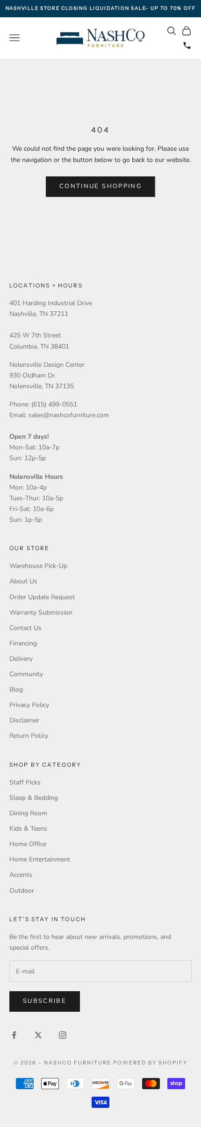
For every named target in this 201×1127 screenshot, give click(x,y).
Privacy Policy (29, 704)
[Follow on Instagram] (62, 1035)
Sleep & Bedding (33, 797)
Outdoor (21, 890)
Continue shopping (100, 186)
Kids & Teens (28, 828)
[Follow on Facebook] (14, 1035)
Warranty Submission (40, 612)
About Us (23, 581)
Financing (23, 643)
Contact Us (25, 627)
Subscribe (44, 1001)
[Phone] (187, 45)
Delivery (21, 658)
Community (26, 674)
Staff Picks (25, 782)
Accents (20, 874)
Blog (16, 689)
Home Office (27, 844)
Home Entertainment (39, 859)
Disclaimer (24, 720)
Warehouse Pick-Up (38, 565)
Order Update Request (42, 597)
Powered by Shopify (150, 1062)
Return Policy (28, 735)
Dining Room (28, 813)
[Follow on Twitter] (38, 1035)
